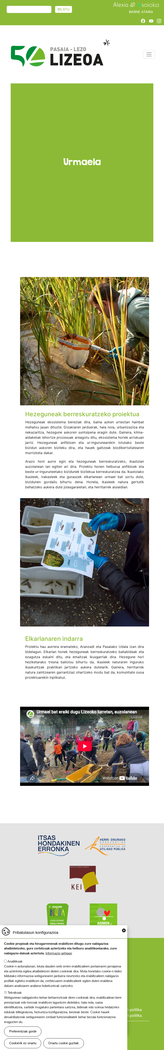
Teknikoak (15, 992)
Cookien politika (128, 1009)
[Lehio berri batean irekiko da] (124, 4)
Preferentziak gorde (23, 1031)
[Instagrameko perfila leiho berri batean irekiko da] (159, 20)
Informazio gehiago (58, 953)
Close (123, 930)
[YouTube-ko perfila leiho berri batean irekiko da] (151, 20)
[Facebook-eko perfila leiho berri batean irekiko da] (143, 20)
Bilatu (64, 9)
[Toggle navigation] (149, 54)
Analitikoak (15, 961)
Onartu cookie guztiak (63, 1043)
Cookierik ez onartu (22, 1043)
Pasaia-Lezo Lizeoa (60, 41)
